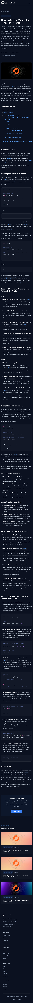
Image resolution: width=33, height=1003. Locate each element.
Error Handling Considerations (13, 137)
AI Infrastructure (7, 951)
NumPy (9, 158)
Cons (8, 124)
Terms (13, 999)
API (3, 938)
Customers (5, 976)
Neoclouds (5, 955)
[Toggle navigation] (29, 2)
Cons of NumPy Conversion (14, 133)
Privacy (19, 999)
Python (16, 182)
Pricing (4, 942)
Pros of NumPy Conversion (14, 130)
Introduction (6, 110)
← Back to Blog (5, 11)
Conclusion (6, 144)
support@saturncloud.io (9, 924)
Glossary (5, 968)
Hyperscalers (6, 953)
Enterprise (5, 940)
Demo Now (16, 811)
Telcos (4, 958)
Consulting (5, 973)
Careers (5, 984)
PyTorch (11, 86)
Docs (4, 971)
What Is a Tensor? (8, 112)
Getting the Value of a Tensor (11, 115)
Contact (5, 989)
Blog (4, 966)
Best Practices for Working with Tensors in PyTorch (17, 141)
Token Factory (6, 935)
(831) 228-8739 (7, 926)
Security (5, 986)
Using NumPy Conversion (12, 128)
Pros (8, 121)
